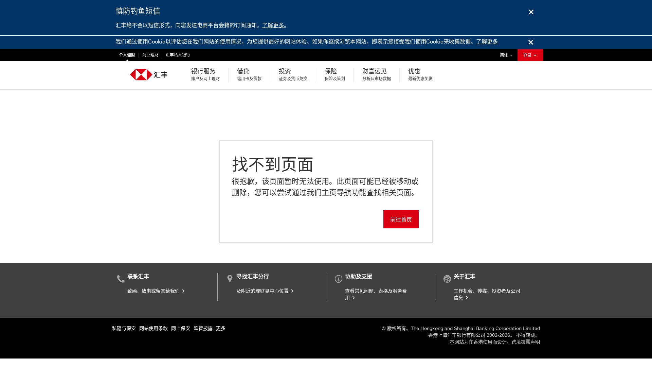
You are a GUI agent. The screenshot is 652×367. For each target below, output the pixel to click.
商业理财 (150, 55)
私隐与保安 (124, 328)
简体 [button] (508, 55)
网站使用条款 (153, 328)
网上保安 (180, 328)
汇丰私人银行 (178, 55)
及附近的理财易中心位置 (263, 291)
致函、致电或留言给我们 (154, 291)
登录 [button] (527, 55)
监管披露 (203, 328)
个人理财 (127, 55)
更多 (220, 328)
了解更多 (273, 25)
